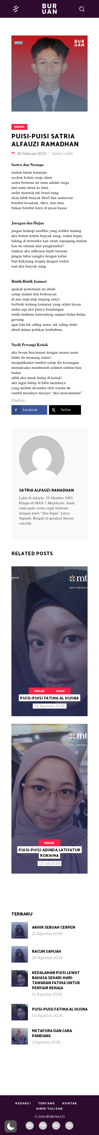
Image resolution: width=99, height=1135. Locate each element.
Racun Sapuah (46, 951)
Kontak (69, 1103)
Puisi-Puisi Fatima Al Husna (49, 698)
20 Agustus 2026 (47, 958)
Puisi (60, 691)
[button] (11, 1126)
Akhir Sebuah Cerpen (53, 927)
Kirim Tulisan (49, 1108)
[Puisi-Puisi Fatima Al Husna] (49, 641)
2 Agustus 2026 (46, 1042)
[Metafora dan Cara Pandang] (19, 1036)
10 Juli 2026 (49, 863)
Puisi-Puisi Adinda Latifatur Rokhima (49, 853)
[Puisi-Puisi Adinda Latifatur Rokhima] (49, 799)
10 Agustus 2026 (49, 706)
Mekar (19, 126)
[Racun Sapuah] (19, 954)
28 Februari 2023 (32, 153)
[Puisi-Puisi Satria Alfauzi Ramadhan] (49, 458)
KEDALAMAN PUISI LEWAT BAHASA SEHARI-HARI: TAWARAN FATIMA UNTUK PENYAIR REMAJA (56, 980)
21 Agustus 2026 (47, 933)
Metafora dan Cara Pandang (52, 1033)
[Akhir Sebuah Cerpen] (19, 930)
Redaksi (22, 1103)
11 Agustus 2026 (47, 994)
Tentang (46, 1103)
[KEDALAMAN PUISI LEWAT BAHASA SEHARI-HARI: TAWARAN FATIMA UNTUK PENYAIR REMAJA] (19, 978)
